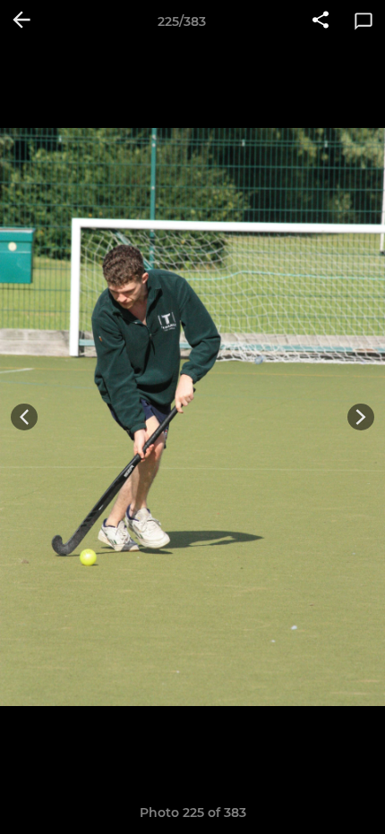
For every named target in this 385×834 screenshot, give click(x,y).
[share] (320, 21)
